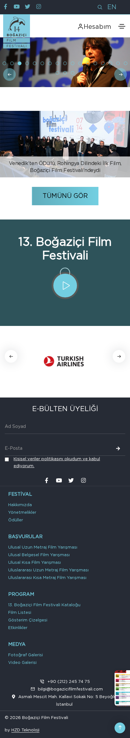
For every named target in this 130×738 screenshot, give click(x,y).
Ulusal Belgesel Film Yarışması (39, 555)
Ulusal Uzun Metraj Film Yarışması (42, 547)
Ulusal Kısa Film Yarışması (34, 563)
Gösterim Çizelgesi (27, 620)
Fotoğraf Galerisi (25, 655)
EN (111, 7)
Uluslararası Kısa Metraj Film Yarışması (47, 578)
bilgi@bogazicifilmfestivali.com (70, 689)
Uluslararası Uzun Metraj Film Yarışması (48, 570)
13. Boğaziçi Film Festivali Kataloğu (44, 605)
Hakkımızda (20, 505)
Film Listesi (19, 613)
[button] (4, 63)
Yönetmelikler (22, 513)
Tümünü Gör (65, 196)
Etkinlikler (17, 628)
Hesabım (97, 27)
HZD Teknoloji (25, 730)
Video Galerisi (22, 663)
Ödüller (15, 520)
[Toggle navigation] (121, 26)
